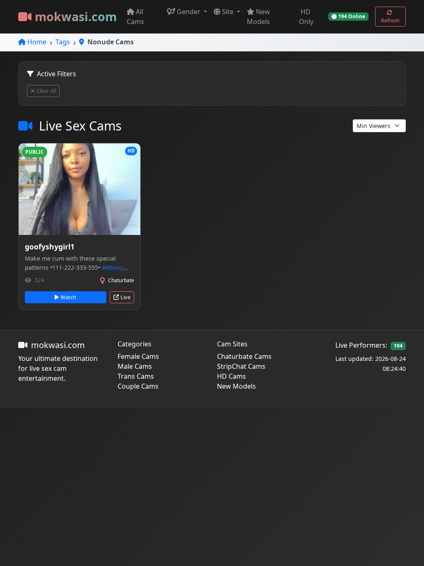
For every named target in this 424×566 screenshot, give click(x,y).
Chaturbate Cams (244, 356)
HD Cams (231, 376)
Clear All (46, 90)
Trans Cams (136, 376)
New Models (258, 16)
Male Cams (135, 366)
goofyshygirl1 (50, 247)
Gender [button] (189, 11)
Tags (62, 41)
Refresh (390, 20)
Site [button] (228, 11)
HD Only (306, 16)
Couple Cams (138, 386)
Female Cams (138, 356)
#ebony (112, 267)
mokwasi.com (76, 16)
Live (125, 297)
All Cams (135, 16)
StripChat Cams (241, 366)
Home (36, 41)
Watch (68, 297)
